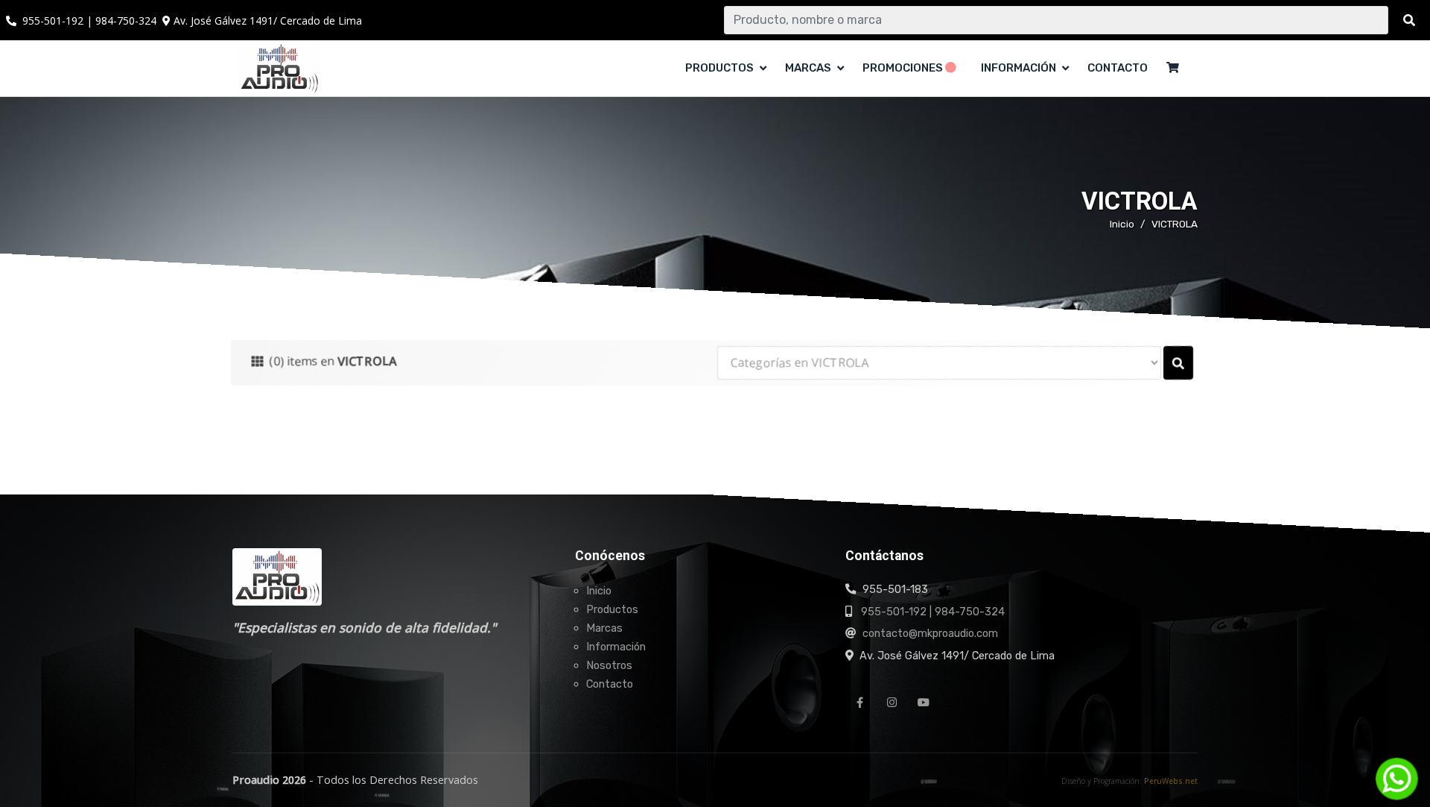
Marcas (604, 628)
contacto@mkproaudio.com (930, 633)
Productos (612, 609)
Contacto (1117, 68)
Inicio (1122, 224)
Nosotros (609, 665)
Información (616, 646)
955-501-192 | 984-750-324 (933, 611)
